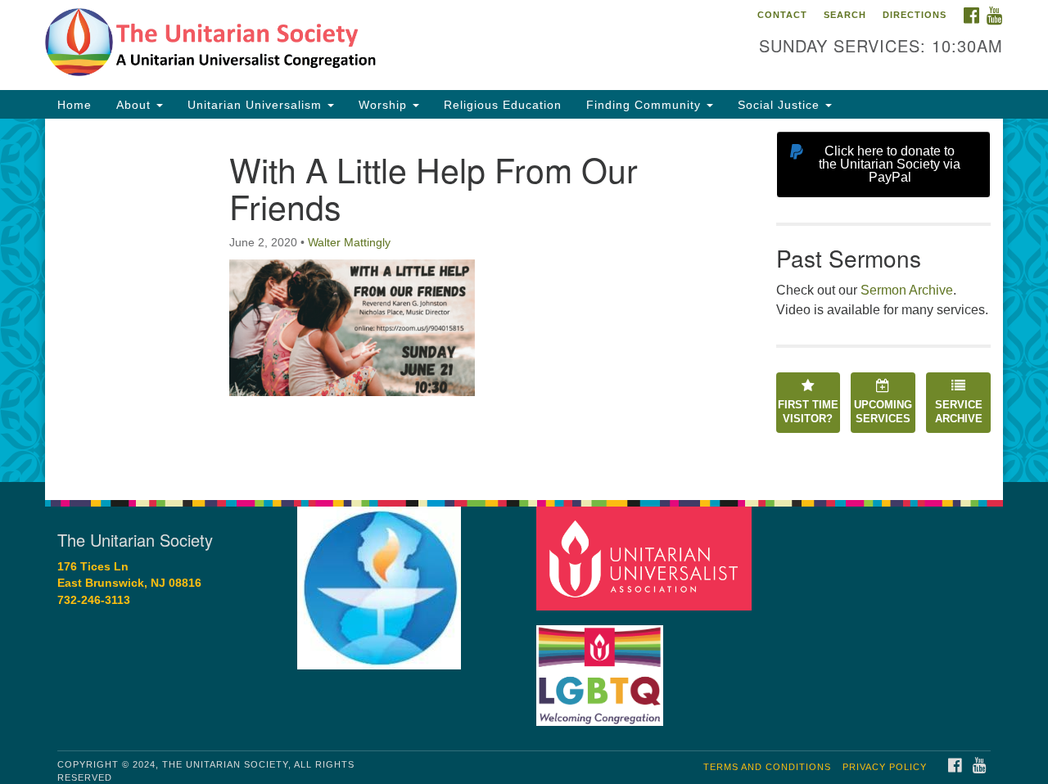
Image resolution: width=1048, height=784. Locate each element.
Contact (782, 15)
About (135, 104)
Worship (385, 104)
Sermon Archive (907, 290)
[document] (524, 300)
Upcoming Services (883, 412)
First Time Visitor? (808, 412)
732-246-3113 (93, 600)
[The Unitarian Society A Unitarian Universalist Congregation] (324, 45)
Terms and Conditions (767, 767)
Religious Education (503, 104)
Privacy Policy (884, 767)
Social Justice (781, 104)
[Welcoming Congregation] (601, 667)
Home (74, 104)
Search (845, 15)
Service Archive (958, 412)
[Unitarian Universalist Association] (646, 558)
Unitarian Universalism (256, 104)
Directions (914, 15)
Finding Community (645, 104)
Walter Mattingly (349, 242)
